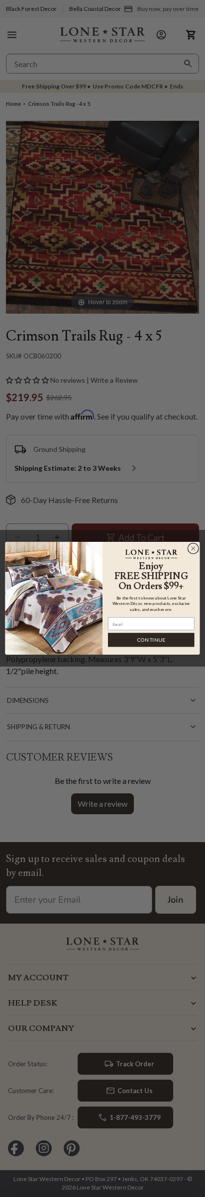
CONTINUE (151, 640)
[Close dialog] (193, 548)
